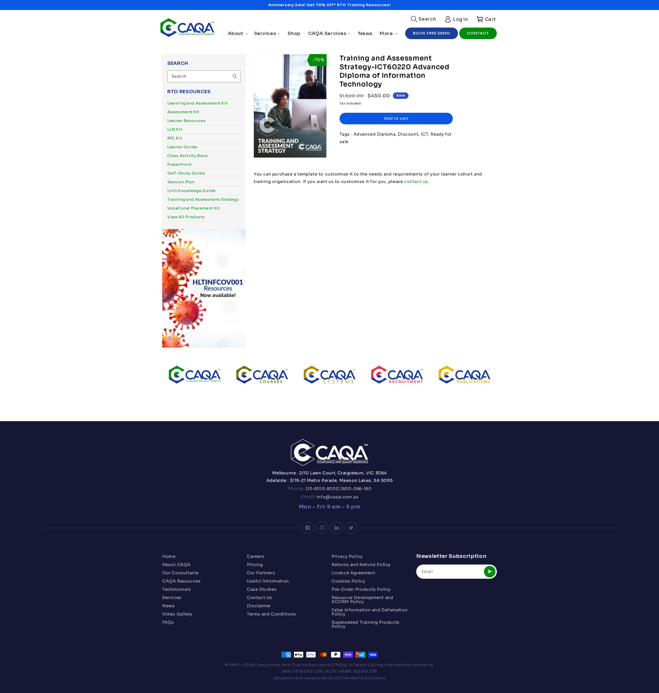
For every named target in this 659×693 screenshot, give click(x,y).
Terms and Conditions (271, 614)
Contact (478, 33)
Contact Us (259, 597)
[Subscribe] (490, 571)
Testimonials (176, 589)
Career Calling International (382, 664)
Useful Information (268, 581)
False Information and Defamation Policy (369, 612)
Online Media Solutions (359, 677)
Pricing (255, 564)
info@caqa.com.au (336, 497)
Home (168, 557)
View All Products (186, 216)
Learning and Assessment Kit (197, 103)
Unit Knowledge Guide (191, 190)
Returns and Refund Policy (361, 564)
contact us (415, 181)
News (168, 606)
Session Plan (180, 181)
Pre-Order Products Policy (361, 589)
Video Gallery (177, 614)
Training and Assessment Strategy (203, 199)
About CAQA (176, 564)
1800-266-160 (355, 488)
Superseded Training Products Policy (366, 624)
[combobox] (204, 76)
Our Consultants (180, 573)
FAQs (168, 622)
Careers (255, 557)
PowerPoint (179, 164)
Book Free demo (431, 33)
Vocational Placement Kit (193, 208)
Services (171, 597)
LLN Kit (174, 129)
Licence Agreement (353, 573)
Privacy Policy (347, 557)
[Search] (234, 76)
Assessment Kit (183, 111)
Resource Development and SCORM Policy (362, 599)
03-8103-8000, (322, 488)
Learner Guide (182, 146)
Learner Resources (186, 120)
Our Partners (261, 573)
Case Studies (261, 589)
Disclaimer (259, 606)
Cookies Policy (348, 581)
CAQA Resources (181, 581)
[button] (423, 19)
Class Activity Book (187, 155)
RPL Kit (174, 138)
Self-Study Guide (186, 173)
